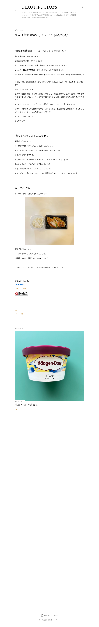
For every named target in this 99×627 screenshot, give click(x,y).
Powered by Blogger (51, 615)
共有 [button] (16, 310)
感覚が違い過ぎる (26, 405)
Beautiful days (39, 7)
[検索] (82, 6)
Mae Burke (56, 620)
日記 (21, 314)
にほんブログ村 (21, 289)
